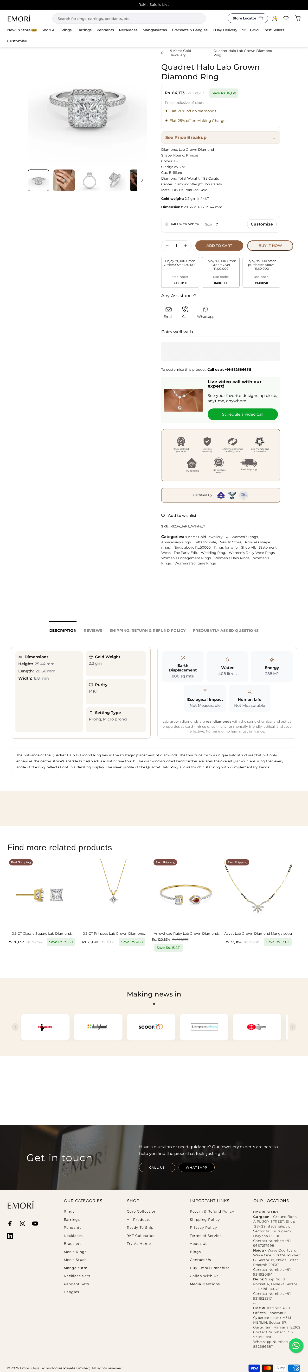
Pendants (73, 1228)
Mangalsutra (75, 1268)
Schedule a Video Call (242, 414)
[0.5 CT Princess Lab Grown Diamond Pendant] (113, 893)
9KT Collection (141, 1236)
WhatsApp (196, 1167)
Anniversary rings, (177, 542)
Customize (262, 224)
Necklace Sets (77, 1276)
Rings (69, 1211)
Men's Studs (75, 1260)
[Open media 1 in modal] (87, 106)
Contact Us (200, 1260)
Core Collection (141, 1211)
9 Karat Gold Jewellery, (205, 537)
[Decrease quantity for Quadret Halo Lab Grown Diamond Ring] (166, 246)
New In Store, (232, 542)
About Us (198, 1244)
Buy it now (270, 245)
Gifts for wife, (207, 542)
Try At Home (139, 1244)
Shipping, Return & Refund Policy (148, 630)
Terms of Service (206, 1236)
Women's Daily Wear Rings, (253, 553)
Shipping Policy (205, 1220)
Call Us (157, 1167)
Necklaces (73, 1236)
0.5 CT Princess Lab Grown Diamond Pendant (113, 934)
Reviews (93, 630)
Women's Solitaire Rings (196, 563)
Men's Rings (75, 1252)
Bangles (71, 1292)
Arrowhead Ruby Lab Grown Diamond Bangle (186, 934)
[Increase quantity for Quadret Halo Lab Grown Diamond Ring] (186, 246)
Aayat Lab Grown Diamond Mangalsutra (258, 934)
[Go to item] (38, 180)
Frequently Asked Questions (226, 630)
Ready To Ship (140, 1228)
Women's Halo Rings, (233, 558)
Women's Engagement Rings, (187, 558)
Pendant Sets (76, 1284)
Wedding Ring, (215, 553)
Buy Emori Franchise (210, 1268)
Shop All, (250, 547)
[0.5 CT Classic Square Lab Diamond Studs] (41, 893)
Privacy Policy (203, 1228)
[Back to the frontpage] (162, 52)
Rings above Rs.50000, (193, 547)
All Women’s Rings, (243, 537)
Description (63, 630)
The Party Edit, (187, 553)
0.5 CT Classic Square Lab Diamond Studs (41, 934)
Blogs (195, 1252)
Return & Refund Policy (212, 1211)
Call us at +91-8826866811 (229, 369)
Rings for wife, (227, 547)
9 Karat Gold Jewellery (180, 53)
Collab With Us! (205, 1276)
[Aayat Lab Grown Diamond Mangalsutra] (258, 893)
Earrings (72, 1220)
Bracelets (73, 1244)
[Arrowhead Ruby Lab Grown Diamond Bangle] (186, 893)
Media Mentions (205, 1284)
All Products (138, 1220)
